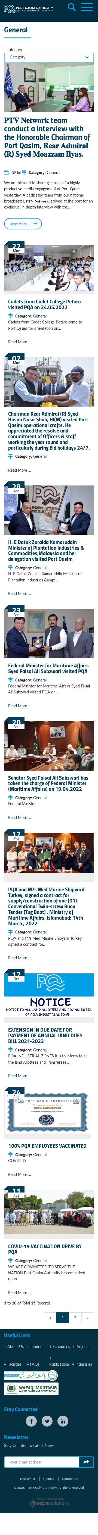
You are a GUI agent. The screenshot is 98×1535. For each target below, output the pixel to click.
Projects (82, 1346)
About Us (15, 1346)
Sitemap (48, 1479)
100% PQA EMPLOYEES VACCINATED (47, 1145)
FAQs (34, 1364)
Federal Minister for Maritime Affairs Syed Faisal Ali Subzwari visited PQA (48, 668)
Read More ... (20, 223)
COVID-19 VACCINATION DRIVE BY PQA (45, 1249)
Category (14, 49)
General (53, 172)
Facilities (14, 1364)
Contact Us (70, 1479)
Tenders (36, 1346)
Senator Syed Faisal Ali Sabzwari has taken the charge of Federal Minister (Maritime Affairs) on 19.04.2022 (48, 783)
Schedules (61, 1346)
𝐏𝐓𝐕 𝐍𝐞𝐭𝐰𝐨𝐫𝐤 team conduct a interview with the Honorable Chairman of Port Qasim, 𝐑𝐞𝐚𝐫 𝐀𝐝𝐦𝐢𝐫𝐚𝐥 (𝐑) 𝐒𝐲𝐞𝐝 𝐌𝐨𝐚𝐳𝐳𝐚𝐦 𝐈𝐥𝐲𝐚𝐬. (47, 136)
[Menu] (86, 7)
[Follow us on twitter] (47, 1421)
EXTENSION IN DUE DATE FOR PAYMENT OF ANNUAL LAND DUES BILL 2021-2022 (45, 1035)
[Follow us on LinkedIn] (62, 1421)
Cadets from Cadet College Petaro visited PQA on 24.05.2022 (44, 304)
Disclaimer (27, 1479)
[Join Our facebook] (31, 1421)
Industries (83, 1364)
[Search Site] (72, 7)
